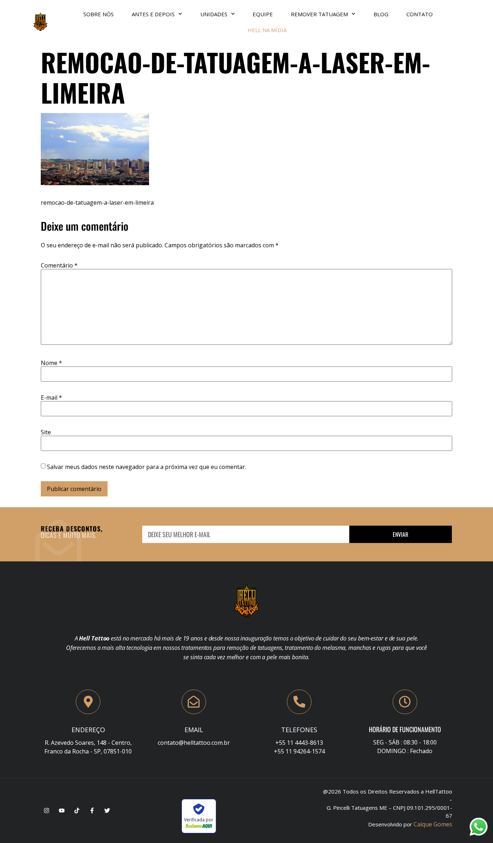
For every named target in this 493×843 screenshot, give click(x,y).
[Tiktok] (77, 810)
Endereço (88, 729)
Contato (419, 14)
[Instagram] (46, 810)
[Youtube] (61, 810)
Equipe (263, 14)
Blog (381, 14)
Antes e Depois (153, 14)
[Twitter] (107, 810)
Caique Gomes (433, 824)
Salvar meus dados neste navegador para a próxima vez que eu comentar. (146, 467)
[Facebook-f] (92, 810)
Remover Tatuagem (319, 14)
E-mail (51, 397)
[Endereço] (88, 702)
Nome (51, 363)
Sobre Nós (98, 14)
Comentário (59, 265)
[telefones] (299, 702)
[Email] (194, 702)
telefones (299, 729)
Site (46, 432)
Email (193, 729)
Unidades (213, 14)
